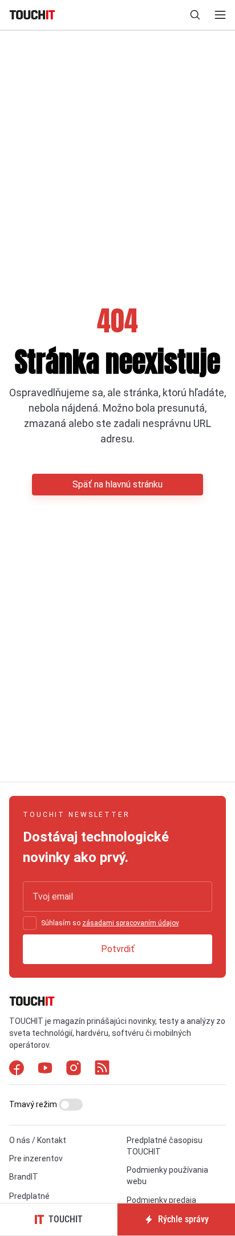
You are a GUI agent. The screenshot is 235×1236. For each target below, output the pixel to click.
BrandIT (23, 1176)
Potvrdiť (118, 949)
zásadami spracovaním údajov (130, 923)
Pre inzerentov (36, 1158)
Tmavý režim (34, 1104)
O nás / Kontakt (37, 1140)
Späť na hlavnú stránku (117, 484)
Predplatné (29, 1196)
